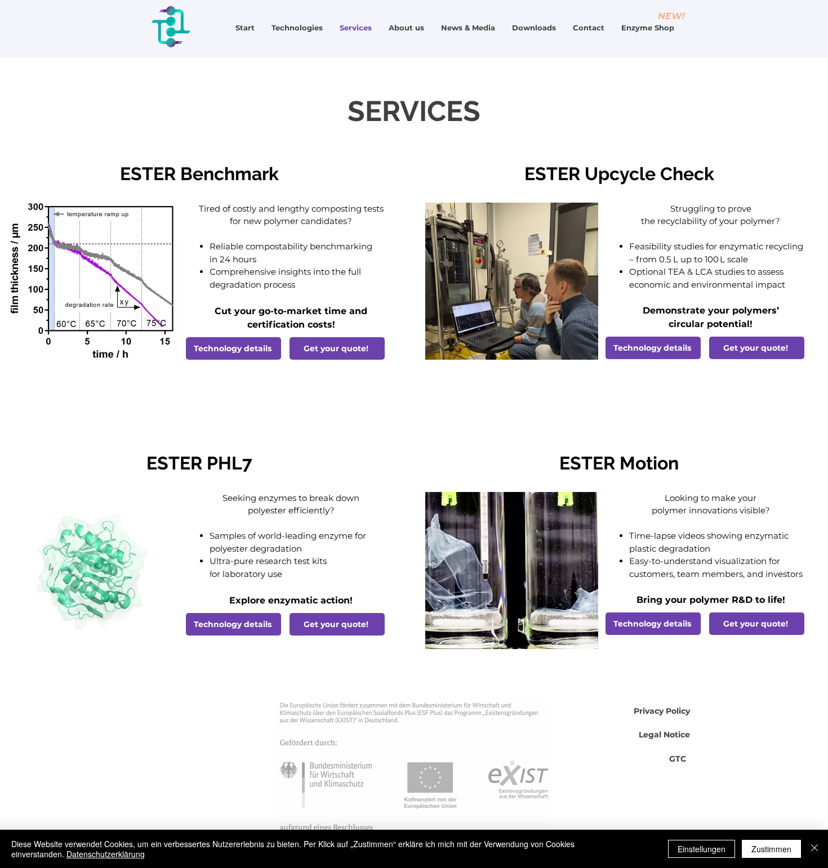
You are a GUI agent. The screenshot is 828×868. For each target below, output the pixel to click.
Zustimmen (771, 848)
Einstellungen (701, 848)
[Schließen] (814, 849)
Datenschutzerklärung (105, 854)
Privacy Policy (662, 711)
